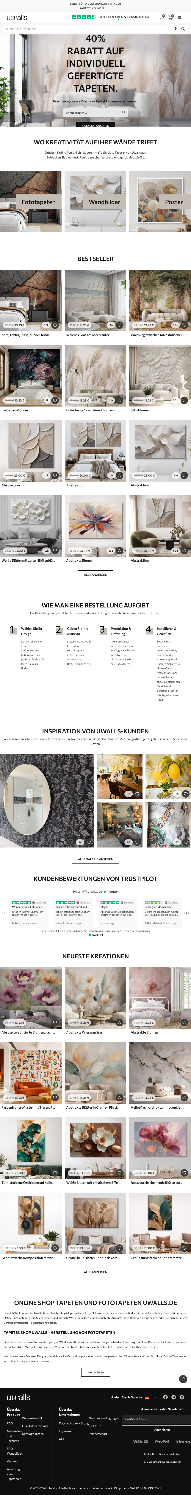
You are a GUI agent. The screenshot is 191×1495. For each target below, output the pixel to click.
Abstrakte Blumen (144, 1032)
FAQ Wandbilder (14, 1451)
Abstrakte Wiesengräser (84, 1032)
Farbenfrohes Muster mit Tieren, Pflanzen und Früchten (28, 1107)
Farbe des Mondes (14, 410)
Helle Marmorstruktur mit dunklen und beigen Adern (158, 1107)
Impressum (66, 1431)
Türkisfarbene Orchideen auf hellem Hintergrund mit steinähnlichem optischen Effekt (28, 1182)
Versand (12, 1461)
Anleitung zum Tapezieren (14, 1473)
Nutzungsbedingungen (104, 1418)
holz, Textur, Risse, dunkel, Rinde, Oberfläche (28, 335)
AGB (62, 1439)
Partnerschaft (98, 1433)
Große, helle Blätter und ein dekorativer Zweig (93, 1258)
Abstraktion (10, 485)
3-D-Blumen (140, 410)
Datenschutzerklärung (74, 1423)
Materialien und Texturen (14, 1435)
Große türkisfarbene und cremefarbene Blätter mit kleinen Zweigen (158, 1258)
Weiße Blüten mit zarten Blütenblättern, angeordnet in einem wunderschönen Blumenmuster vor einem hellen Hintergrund (28, 560)
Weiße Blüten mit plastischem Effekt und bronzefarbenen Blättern (93, 1182)
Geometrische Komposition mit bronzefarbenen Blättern (28, 1258)
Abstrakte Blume (79, 560)
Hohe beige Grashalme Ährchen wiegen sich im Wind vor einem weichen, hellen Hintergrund (93, 410)
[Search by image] (176, 29)
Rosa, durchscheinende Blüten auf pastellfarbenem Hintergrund (158, 1182)
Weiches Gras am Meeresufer (87, 335)
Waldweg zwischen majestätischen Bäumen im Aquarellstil (158, 335)
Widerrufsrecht (32, 1418)
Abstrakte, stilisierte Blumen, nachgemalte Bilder (28, 1032)
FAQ (10, 1423)
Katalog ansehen (95, 125)
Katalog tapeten (33, 1433)
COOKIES (95, 1426)
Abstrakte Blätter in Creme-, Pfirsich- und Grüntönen (93, 1107)
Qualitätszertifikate (35, 1426)
